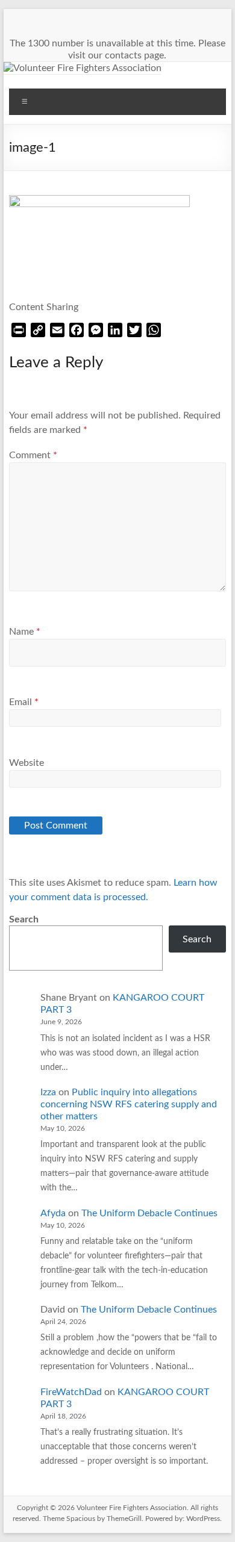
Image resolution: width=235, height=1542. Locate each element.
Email (24, 702)
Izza (48, 1092)
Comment (33, 455)
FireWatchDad (71, 1392)
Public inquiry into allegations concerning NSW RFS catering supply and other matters (128, 1104)
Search (24, 919)
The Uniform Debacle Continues (149, 1213)
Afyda (53, 1213)
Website (26, 763)
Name (24, 631)
